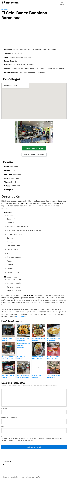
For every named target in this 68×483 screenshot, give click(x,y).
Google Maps (21, 317)
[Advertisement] (34, 35)
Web (2, 426)
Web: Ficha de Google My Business (34, 154)
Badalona (4, 9)
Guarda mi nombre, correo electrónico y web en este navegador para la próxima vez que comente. (32, 440)
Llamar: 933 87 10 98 (34, 148)
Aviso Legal (7, 461)
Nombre (4, 408)
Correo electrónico (9, 417)
